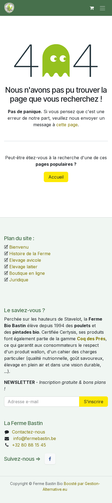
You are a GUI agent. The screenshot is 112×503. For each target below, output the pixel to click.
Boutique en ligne (27, 273)
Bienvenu (19, 247)
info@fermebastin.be (34, 438)
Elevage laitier (23, 266)
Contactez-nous (28, 432)
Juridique (18, 279)
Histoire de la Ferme (30, 253)
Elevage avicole (25, 260)
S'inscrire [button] (93, 401)
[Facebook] (50, 458)
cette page (67, 124)
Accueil (56, 177)
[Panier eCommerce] (91, 7)
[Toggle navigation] (102, 8)
